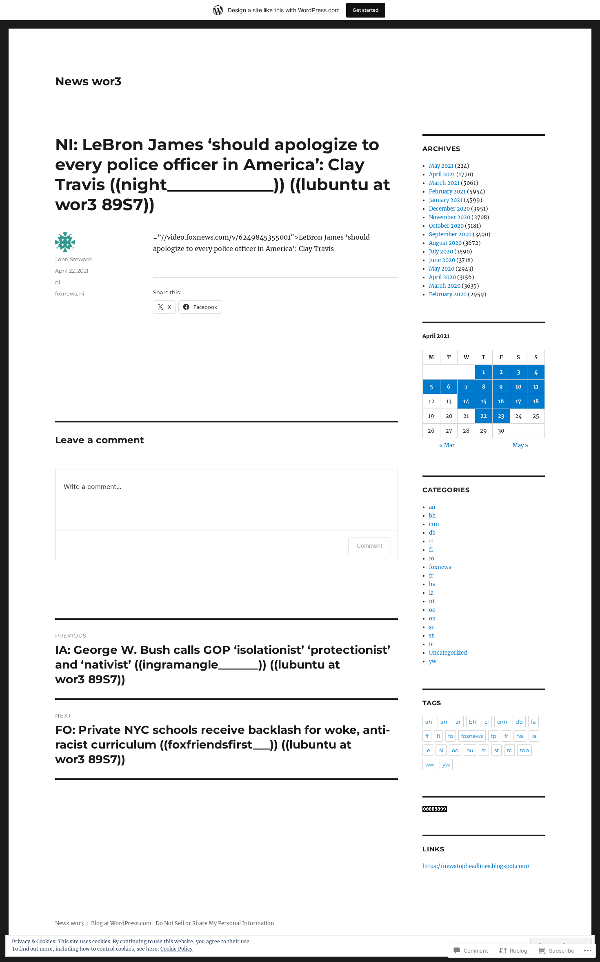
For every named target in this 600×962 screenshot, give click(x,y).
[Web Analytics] (483, 809)
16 (501, 401)
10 (519, 386)
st (431, 635)
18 (536, 401)
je (427, 750)
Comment (369, 545)
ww (429, 764)
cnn (434, 524)
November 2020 (449, 217)
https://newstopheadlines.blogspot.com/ (476, 866)
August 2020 (445, 243)
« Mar (447, 445)
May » (521, 445)
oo (432, 610)
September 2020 (450, 234)
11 (535, 386)
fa (533, 721)
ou (432, 618)
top (524, 750)
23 (501, 416)
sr (431, 627)
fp (493, 736)
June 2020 (442, 260)
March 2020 (444, 285)
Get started (366, 10)
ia (431, 592)
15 (484, 401)
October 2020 (446, 225)
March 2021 (444, 183)
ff (431, 541)
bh (432, 515)
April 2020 (442, 277)
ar (458, 721)
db (432, 532)
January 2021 (445, 200)
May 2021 (441, 165)
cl (486, 721)
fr (431, 575)
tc (431, 644)
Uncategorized (448, 652)
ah (428, 721)
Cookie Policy (176, 949)
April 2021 (442, 174)
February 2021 (447, 191)
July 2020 (441, 251)
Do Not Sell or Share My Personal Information (215, 923)
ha (432, 584)
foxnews (66, 293)
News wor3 (88, 81)
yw (432, 661)
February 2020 (448, 294)
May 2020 (441, 268)
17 (518, 401)
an (432, 507)
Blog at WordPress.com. (122, 923)
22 (483, 416)
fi (431, 550)
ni (57, 282)
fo (431, 558)
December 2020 (449, 208)
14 (466, 401)
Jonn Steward (73, 259)
